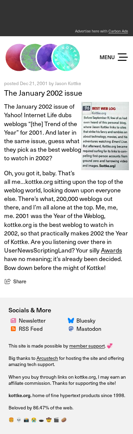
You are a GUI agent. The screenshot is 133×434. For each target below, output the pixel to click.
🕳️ (41, 419)
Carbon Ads (118, 31)
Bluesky (85, 320)
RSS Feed (31, 328)
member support (87, 345)
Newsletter (32, 320)
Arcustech (47, 358)
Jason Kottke (68, 83)
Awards (111, 250)
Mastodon (88, 328)
